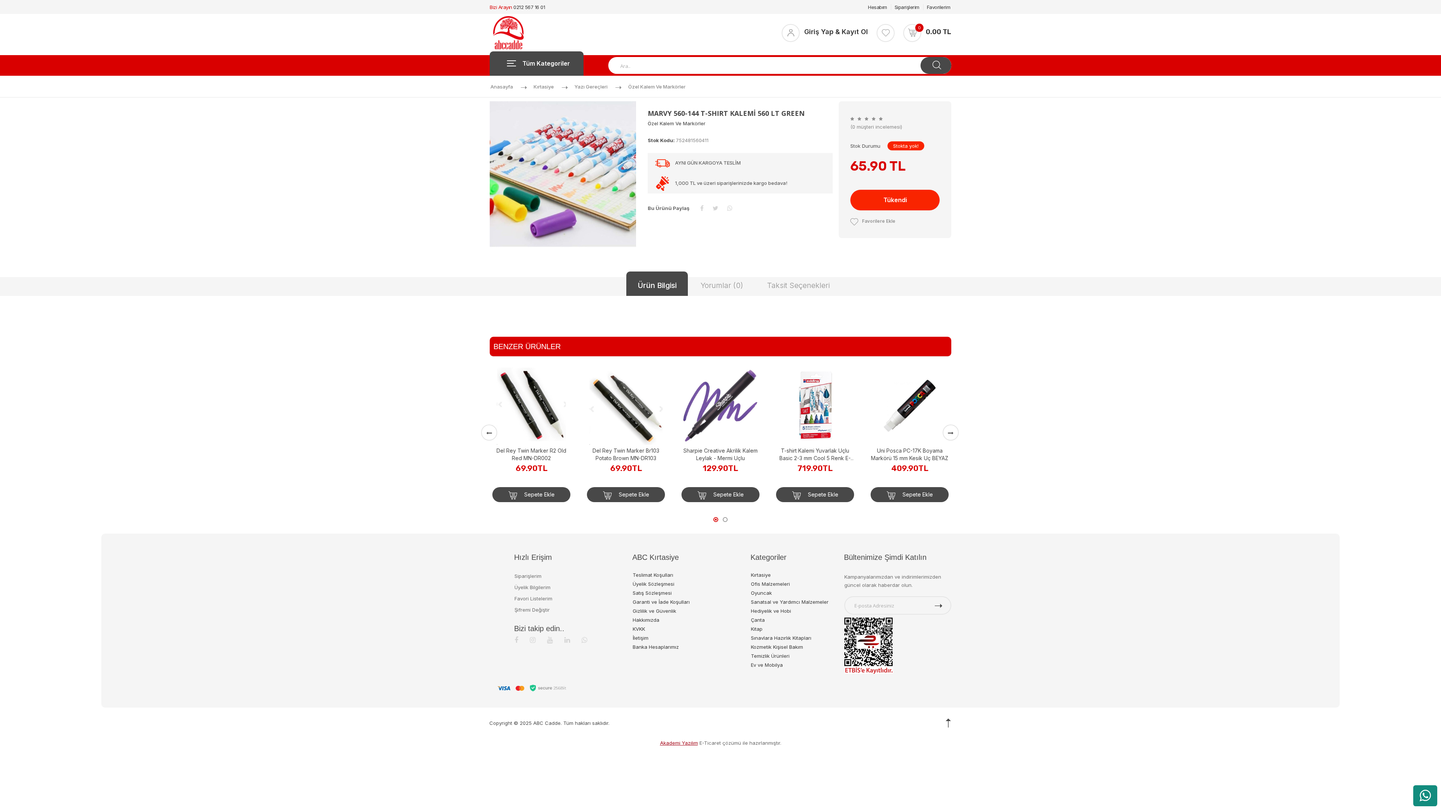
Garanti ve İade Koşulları (661, 602)
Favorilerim (939, 7)
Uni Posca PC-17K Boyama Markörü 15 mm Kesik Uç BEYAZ (909, 454)
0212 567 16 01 (529, 7)
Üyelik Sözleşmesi (653, 584)
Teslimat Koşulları (653, 575)
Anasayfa (501, 87)
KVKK (639, 629)
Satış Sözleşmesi (652, 593)
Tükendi (895, 200)
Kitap (757, 629)
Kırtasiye (544, 87)
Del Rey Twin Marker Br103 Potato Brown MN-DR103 (626, 454)
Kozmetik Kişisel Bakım (777, 647)
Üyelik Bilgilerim (532, 587)
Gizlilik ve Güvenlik (654, 611)
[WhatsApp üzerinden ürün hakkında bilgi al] (1425, 795)
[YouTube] (550, 640)
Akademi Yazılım (679, 743)
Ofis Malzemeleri (770, 584)
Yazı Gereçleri (591, 87)
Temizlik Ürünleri (770, 656)
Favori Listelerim (533, 599)
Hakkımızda (646, 620)
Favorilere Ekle (878, 221)
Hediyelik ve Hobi (771, 611)
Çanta (758, 620)
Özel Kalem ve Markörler (657, 87)
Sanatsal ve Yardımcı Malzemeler (790, 602)
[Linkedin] (567, 640)
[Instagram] (532, 640)
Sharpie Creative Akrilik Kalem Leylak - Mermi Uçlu (720, 454)
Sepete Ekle (539, 494)
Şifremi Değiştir (532, 610)
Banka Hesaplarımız (656, 647)
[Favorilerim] (886, 33)
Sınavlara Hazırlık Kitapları (781, 638)
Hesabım (877, 7)
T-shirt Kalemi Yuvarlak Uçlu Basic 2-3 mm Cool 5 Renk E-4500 (815, 454)
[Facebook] (516, 640)
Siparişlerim (907, 7)
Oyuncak (761, 593)
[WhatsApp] (584, 640)
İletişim (640, 638)
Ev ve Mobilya (767, 665)
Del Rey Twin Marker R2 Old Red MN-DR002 (531, 454)
